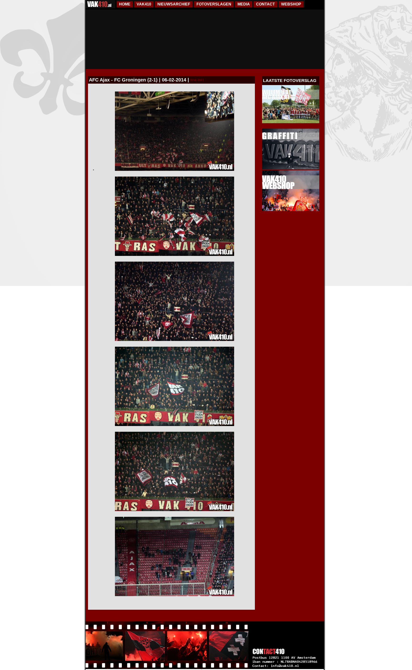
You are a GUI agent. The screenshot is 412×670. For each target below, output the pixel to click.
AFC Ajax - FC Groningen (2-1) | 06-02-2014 (137, 79)
